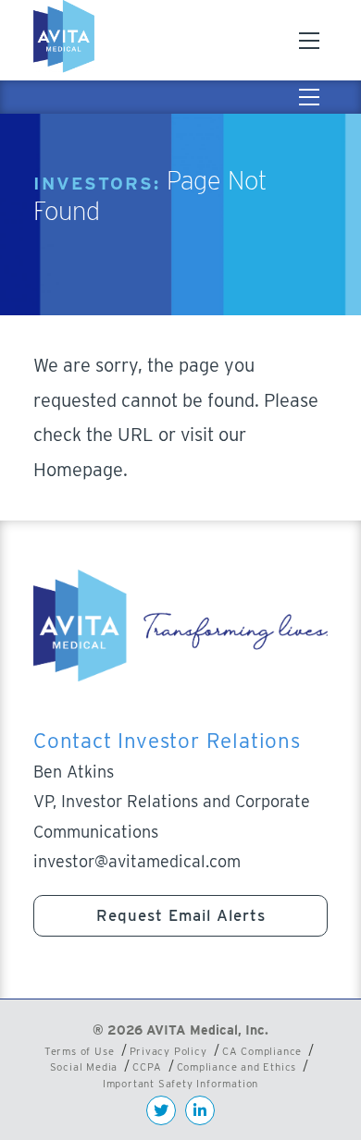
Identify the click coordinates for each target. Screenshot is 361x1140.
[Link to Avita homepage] (66, 40)
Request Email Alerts (181, 915)
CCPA (146, 1066)
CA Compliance (262, 1051)
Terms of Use (79, 1051)
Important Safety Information (180, 1083)
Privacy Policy (168, 1051)
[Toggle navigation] (310, 41)
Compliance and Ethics (237, 1066)
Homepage (78, 470)
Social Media (84, 1066)
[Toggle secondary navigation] (310, 97)
